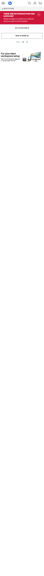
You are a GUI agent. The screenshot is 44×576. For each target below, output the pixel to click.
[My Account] (35, 3)
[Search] (29, 3)
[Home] (10, 3)
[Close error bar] (39, 14)
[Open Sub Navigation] (3, 3)
